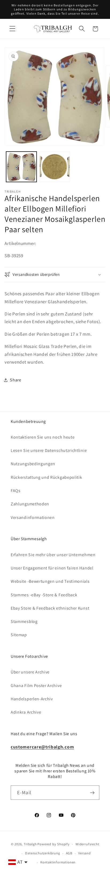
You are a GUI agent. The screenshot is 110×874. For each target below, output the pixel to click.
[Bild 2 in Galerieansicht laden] (55, 167)
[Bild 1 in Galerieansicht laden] (21, 167)
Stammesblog (24, 621)
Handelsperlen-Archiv (32, 699)
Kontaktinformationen (58, 862)
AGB (69, 853)
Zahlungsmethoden (30, 504)
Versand (84, 853)
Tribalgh (30, 844)
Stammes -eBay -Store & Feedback (44, 595)
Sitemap (19, 635)
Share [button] (15, 380)
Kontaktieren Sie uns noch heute (42, 437)
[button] (12, 29)
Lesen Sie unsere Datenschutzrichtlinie (49, 450)
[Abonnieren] (92, 792)
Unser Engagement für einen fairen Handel (52, 568)
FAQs (16, 490)
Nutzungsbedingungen (33, 464)
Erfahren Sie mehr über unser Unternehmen (53, 554)
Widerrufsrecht (87, 844)
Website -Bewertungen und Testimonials (50, 581)
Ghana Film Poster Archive (36, 685)
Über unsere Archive (30, 672)
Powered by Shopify (53, 844)
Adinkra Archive (26, 712)
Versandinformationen (33, 517)
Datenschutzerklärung (42, 853)
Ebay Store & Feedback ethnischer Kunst (50, 608)
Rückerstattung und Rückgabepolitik (46, 477)
